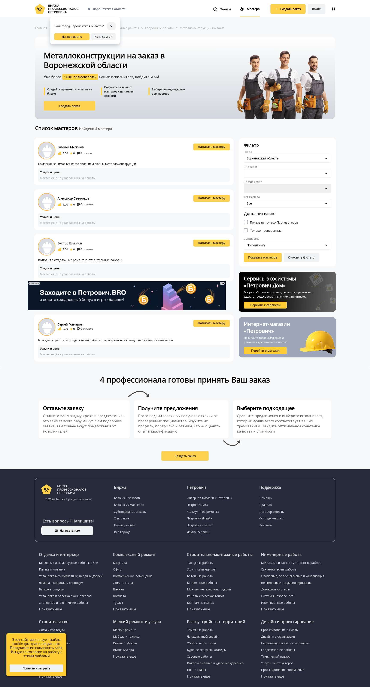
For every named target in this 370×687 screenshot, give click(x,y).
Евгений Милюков (71, 147)
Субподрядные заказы (130, 512)
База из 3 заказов (127, 498)
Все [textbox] (249, 203)
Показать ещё (50, 609)
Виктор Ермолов (70, 243)
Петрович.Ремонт (200, 525)
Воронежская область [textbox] (263, 158)
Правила (265, 505)
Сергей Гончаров (70, 324)
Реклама (265, 525)
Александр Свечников (73, 198)
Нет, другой (103, 37)
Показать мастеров (262, 257)
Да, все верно (72, 37)
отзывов (87, 153)
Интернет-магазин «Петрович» (209, 498)
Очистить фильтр (301, 257)
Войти (316, 9)
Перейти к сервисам (265, 305)
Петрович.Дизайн (199, 518)
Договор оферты (271, 512)
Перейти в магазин (265, 350)
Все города (122, 532)
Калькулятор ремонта (203, 512)
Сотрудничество (271, 518)
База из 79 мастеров (129, 505)
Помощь (265, 498)
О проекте (121, 518)
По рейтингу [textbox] (256, 245)
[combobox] (287, 158)
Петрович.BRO (197, 505)
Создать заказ (69, 106)
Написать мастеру (211, 147)
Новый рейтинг (125, 525)
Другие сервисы (198, 532)
